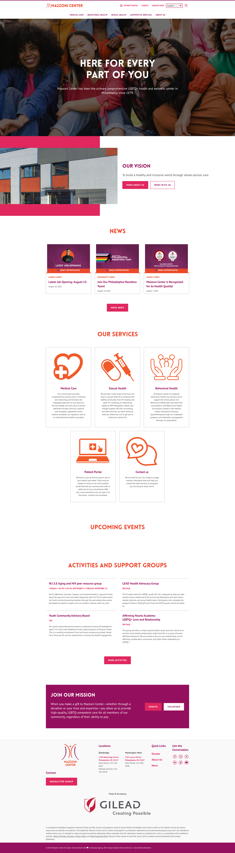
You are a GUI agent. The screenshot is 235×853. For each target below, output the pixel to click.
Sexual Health (118, 15)
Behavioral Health (97, 15)
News (155, 765)
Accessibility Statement (142, 848)
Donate (153, 706)
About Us (160, 15)
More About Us (135, 185)
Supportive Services (141, 15)
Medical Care (77, 15)
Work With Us (162, 185)
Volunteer (173, 706)
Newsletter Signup (61, 781)
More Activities (117, 660)
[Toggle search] (186, 5)
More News (117, 307)
